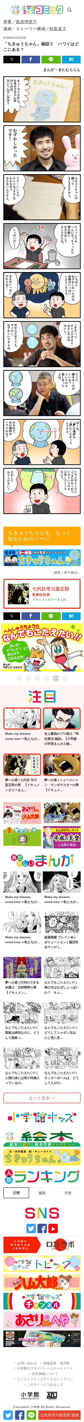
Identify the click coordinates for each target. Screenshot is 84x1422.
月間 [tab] (67, 1193)
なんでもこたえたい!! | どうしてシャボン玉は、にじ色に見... (61, 1032)
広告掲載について (45, 1373)
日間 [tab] (16, 1193)
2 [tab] (28, 678)
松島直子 (58, 29)
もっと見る (42, 1098)
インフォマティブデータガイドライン (45, 1379)
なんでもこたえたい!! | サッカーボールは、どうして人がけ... (61, 1078)
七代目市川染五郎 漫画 (59, 1415)
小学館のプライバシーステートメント (45, 1368)
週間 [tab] (42, 1193)
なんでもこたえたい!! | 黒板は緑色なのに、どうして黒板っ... (22, 1032)
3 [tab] (37, 678)
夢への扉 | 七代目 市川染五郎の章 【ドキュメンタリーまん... (22, 785)
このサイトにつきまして (45, 1384)
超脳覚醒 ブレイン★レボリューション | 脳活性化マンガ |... (61, 942)
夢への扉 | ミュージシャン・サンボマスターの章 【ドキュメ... (63, 785)
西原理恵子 (26, 22)
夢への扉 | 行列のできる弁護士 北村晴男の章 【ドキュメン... (22, 987)
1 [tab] (19, 678)
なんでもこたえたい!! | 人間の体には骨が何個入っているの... (22, 1078)
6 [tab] (65, 678)
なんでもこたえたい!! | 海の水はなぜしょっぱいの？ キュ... (61, 987)
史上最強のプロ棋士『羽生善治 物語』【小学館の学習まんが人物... (61, 738)
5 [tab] (55, 678)
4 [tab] (46, 678)
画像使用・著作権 (56, 1363)
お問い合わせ (27, 1363)
